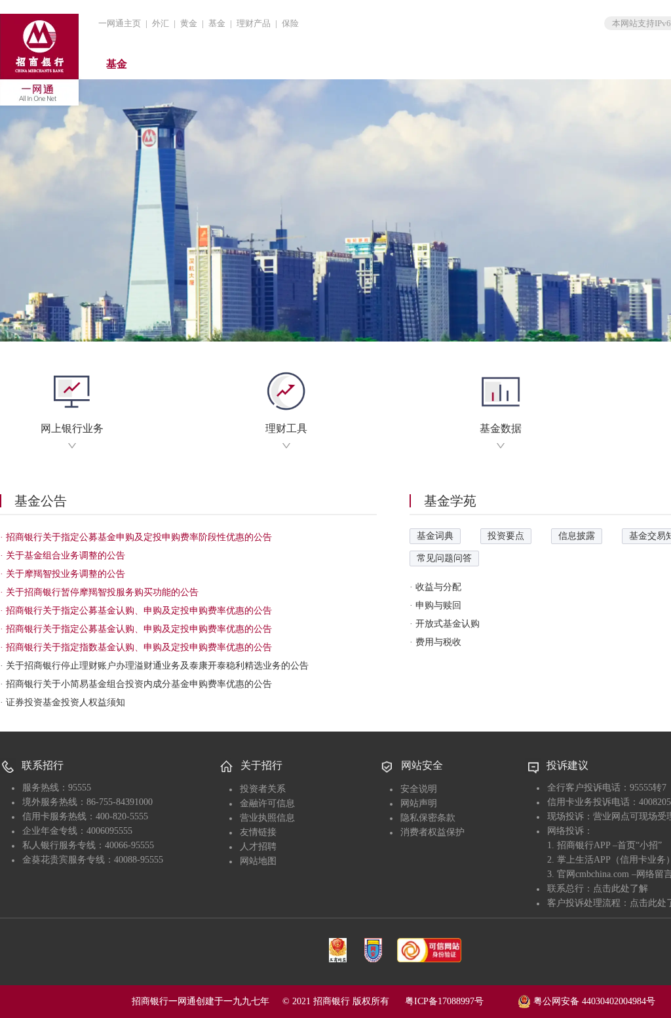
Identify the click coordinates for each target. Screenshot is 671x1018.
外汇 (160, 23)
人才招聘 (258, 847)
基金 (216, 23)
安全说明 (418, 789)
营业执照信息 (267, 818)
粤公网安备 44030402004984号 (593, 1001)
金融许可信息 (267, 803)
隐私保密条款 (427, 818)
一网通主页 (119, 23)
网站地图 (258, 861)
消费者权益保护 (432, 832)
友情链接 (258, 832)
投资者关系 (263, 789)
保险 (290, 23)
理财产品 (254, 23)
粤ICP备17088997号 (460, 1001)
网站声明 (418, 803)
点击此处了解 (620, 888)
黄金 (188, 23)
